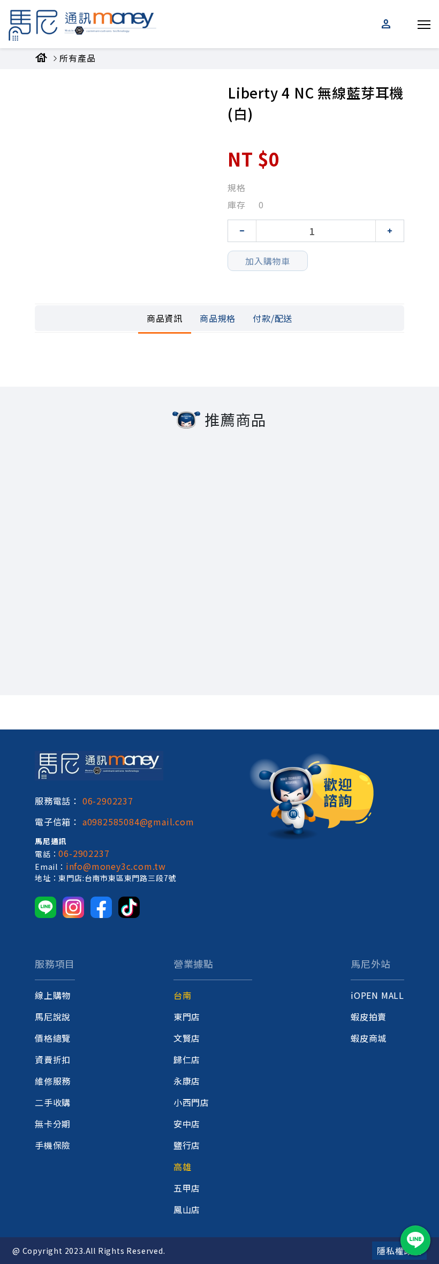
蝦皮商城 (369, 1038)
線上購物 (53, 995)
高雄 (182, 1166)
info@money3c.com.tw (116, 866)
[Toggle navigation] (424, 22)
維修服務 (53, 1080)
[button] (387, 24)
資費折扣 (53, 1059)
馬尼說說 (53, 1016)
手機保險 (53, 1145)
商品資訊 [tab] (165, 318)
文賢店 (186, 1038)
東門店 (186, 1016)
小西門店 (191, 1102)
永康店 (186, 1080)
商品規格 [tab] (218, 318)
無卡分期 (53, 1123)
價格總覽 (53, 1038)
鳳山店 (186, 1209)
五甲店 (186, 1188)
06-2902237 (107, 800)
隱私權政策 (399, 1250)
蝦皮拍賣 (369, 1016)
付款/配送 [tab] (272, 318)
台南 (182, 995)
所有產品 (77, 57)
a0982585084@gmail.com (138, 821)
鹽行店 (186, 1145)
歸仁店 (186, 1059)
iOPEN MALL (377, 995)
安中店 (186, 1123)
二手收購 (53, 1102)
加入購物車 (267, 260)
